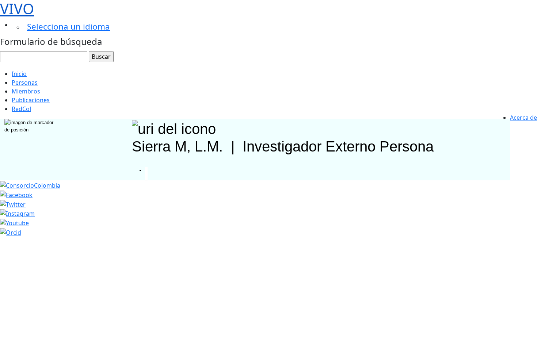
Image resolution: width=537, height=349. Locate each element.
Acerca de (523, 118)
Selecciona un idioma (68, 26)
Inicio (19, 74)
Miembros (26, 91)
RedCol (21, 109)
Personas (25, 82)
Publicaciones (31, 100)
